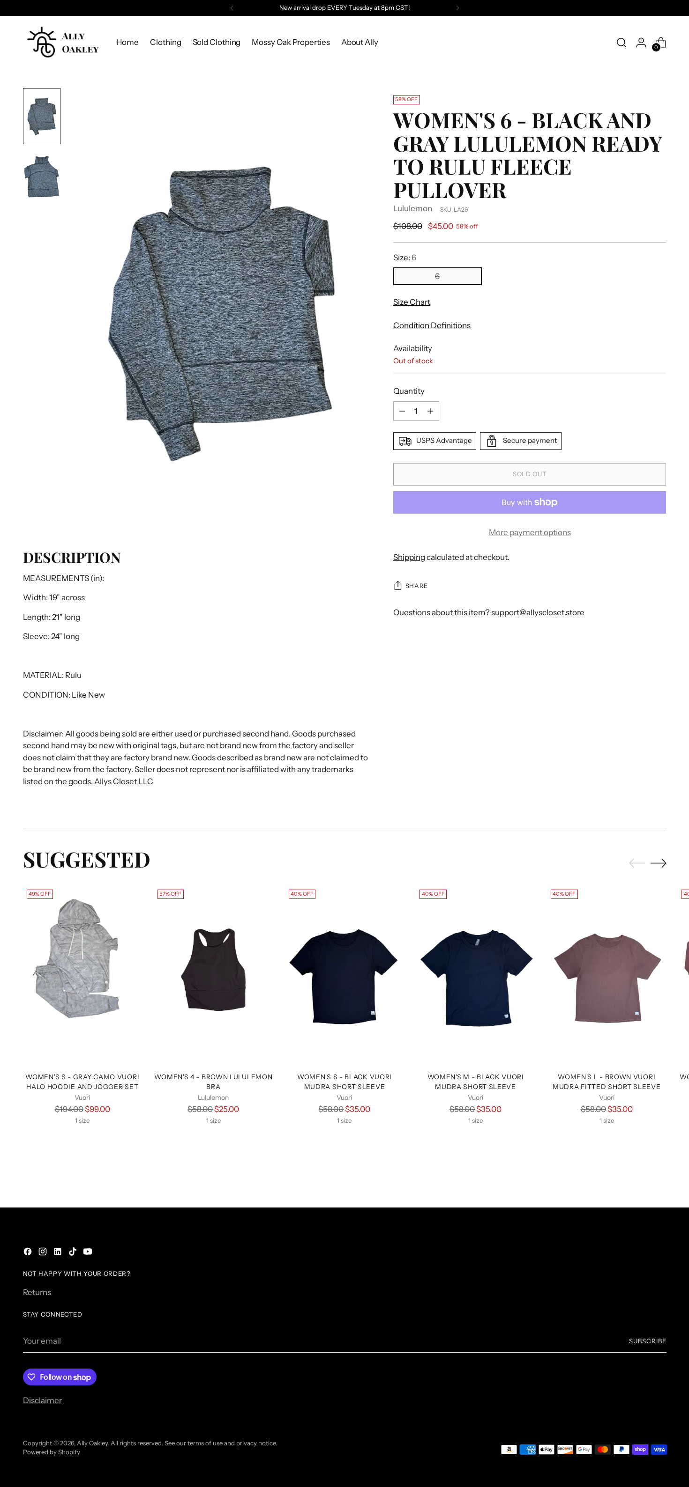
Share (416, 585)
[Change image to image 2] (41, 178)
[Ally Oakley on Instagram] (43, 1253)
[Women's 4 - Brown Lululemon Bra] (213, 975)
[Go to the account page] (641, 42)
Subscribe (648, 1341)
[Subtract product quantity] (402, 411)
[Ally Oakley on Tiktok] (73, 1253)
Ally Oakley (92, 1443)
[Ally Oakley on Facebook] (28, 1253)
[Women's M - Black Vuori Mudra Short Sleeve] (475, 975)
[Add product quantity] (430, 411)
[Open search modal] (621, 42)
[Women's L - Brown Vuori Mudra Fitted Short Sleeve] (607, 975)
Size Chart (411, 302)
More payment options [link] (530, 532)
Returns (37, 1292)
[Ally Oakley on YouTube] (88, 1253)
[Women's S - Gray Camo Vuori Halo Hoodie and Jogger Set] (82, 975)
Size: (404, 257)
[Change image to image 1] (41, 116)
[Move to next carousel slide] (659, 863)
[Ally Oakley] (63, 42)
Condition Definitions (432, 325)
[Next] (457, 8)
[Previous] (232, 8)
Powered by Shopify (51, 1452)
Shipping (409, 557)
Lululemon (412, 208)
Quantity (409, 391)
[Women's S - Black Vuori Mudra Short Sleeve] (344, 975)
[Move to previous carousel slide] (637, 863)
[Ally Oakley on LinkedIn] (58, 1253)
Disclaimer (42, 1400)
